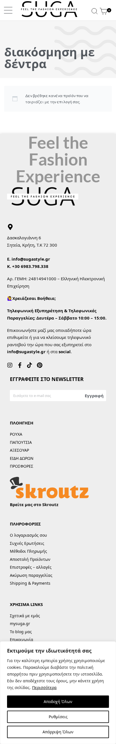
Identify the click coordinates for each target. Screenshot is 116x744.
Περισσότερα (44, 687)
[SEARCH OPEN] (94, 10)
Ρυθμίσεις (58, 716)
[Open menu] (8, 10)
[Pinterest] (39, 365)
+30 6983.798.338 (30, 266)
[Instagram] (10, 365)
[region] (58, 692)
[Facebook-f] (20, 365)
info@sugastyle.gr (31, 259)
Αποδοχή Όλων (58, 701)
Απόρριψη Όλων (58, 731)
